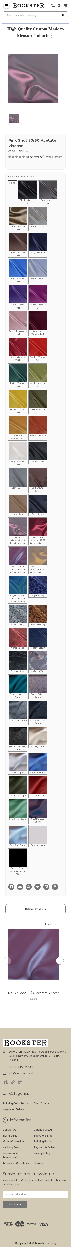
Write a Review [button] (54, 156)
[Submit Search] (63, 15)
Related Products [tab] (35, 909)
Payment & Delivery (45, 1147)
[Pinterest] (55, 887)
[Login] (60, 5)
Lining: (21, 176)
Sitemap (39, 1163)
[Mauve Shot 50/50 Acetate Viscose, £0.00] (33, 954)
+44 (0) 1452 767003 (21, 1066)
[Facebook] (11, 887)
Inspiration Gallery (13, 1109)
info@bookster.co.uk (21, 1073)
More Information (13, 1141)
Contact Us (9, 1129)
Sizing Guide (10, 1135)
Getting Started (43, 1129)
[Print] (29, 887)
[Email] (20, 887)
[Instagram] (19, 1082)
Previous (7, 961)
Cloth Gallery (41, 1103)
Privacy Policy (42, 1153)
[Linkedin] (46, 887)
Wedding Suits (11, 1147)
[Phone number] (54, 5)
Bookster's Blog (43, 1135)
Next (60, 961)
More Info (51, 923)
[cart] (65, 5)
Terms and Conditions (16, 1163)
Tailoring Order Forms (16, 1103)
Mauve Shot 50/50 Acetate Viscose (33, 993)
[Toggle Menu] (6, 6)
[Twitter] (37, 887)
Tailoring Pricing (43, 1141)
